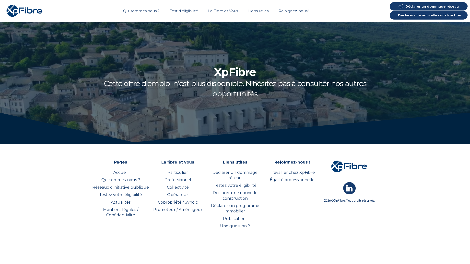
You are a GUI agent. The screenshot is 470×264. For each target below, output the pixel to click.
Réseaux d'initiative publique (120, 187)
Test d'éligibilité (184, 11)
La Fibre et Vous (223, 11)
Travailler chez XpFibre (292, 172)
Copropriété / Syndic (178, 202)
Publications (235, 218)
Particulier (177, 172)
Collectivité (178, 187)
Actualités (120, 202)
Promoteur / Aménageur (177, 209)
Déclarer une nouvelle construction (235, 195)
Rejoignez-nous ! (294, 11)
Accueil (120, 172)
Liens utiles (258, 11)
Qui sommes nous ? (141, 11)
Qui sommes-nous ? (120, 179)
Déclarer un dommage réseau (235, 175)
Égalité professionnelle (292, 179)
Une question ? (235, 226)
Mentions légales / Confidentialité (120, 212)
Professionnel (177, 179)
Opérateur (177, 194)
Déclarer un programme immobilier (235, 208)
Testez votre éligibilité (120, 194)
